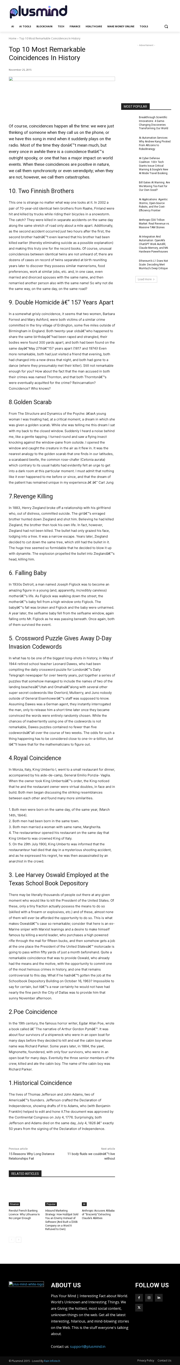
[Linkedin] (159, 1298)
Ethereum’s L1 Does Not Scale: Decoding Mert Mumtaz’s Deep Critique (153, 264)
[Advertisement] (119, 11)
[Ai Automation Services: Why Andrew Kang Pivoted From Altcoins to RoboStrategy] (128, 141)
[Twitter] (139, 1308)
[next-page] (18, 1240)
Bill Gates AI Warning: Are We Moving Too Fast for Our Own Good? (154, 186)
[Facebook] (139, 1298)
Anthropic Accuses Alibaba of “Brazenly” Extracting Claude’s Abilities (98, 1214)
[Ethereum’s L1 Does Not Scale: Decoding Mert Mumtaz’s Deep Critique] (128, 264)
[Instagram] (149, 1298)
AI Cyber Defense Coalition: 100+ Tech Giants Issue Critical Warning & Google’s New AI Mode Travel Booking (153, 166)
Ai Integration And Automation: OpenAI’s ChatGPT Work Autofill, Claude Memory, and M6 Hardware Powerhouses (153, 244)
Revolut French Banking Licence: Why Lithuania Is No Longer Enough (24, 1214)
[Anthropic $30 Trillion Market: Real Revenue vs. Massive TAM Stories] (128, 223)
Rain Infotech (52, 1361)
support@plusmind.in (87, 1346)
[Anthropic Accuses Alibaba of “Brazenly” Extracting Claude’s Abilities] (98, 1194)
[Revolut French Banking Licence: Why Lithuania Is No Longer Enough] (25, 1194)
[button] (166, 26)
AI (84, 1204)
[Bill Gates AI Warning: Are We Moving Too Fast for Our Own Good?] (128, 186)
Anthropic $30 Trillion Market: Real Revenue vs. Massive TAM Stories (154, 223)
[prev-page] (11, 1240)
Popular (51, 1204)
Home (12, 38)
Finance (14, 1204)
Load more (145, 279)
